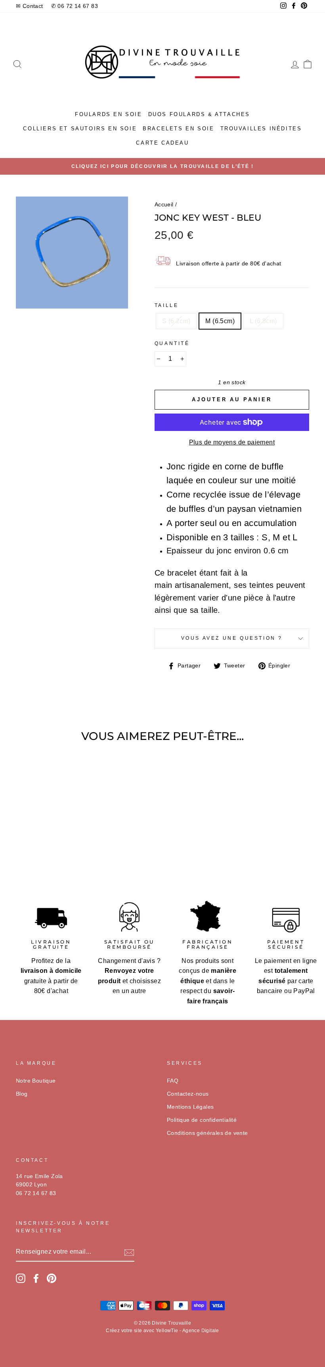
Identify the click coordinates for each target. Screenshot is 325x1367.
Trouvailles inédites (261, 129)
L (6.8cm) (263, 321)
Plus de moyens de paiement (232, 442)
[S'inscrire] (129, 1252)
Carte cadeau (162, 143)
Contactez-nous (188, 1094)
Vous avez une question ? (232, 638)
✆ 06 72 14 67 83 (74, 6)
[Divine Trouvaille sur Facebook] (36, 1278)
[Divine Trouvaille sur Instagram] (20, 1278)
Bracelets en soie (178, 129)
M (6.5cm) (220, 321)
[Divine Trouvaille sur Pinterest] (51, 1278)
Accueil (164, 205)
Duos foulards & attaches (199, 114)
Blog (22, 1094)
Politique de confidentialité (202, 1120)
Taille (167, 305)
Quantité (172, 343)
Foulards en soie (108, 114)
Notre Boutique (36, 1081)
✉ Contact (29, 6)
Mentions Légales (190, 1107)
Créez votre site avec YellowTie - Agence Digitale (162, 1330)
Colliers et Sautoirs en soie (80, 129)
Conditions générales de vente (207, 1133)
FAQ (172, 1081)
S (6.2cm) (176, 321)
